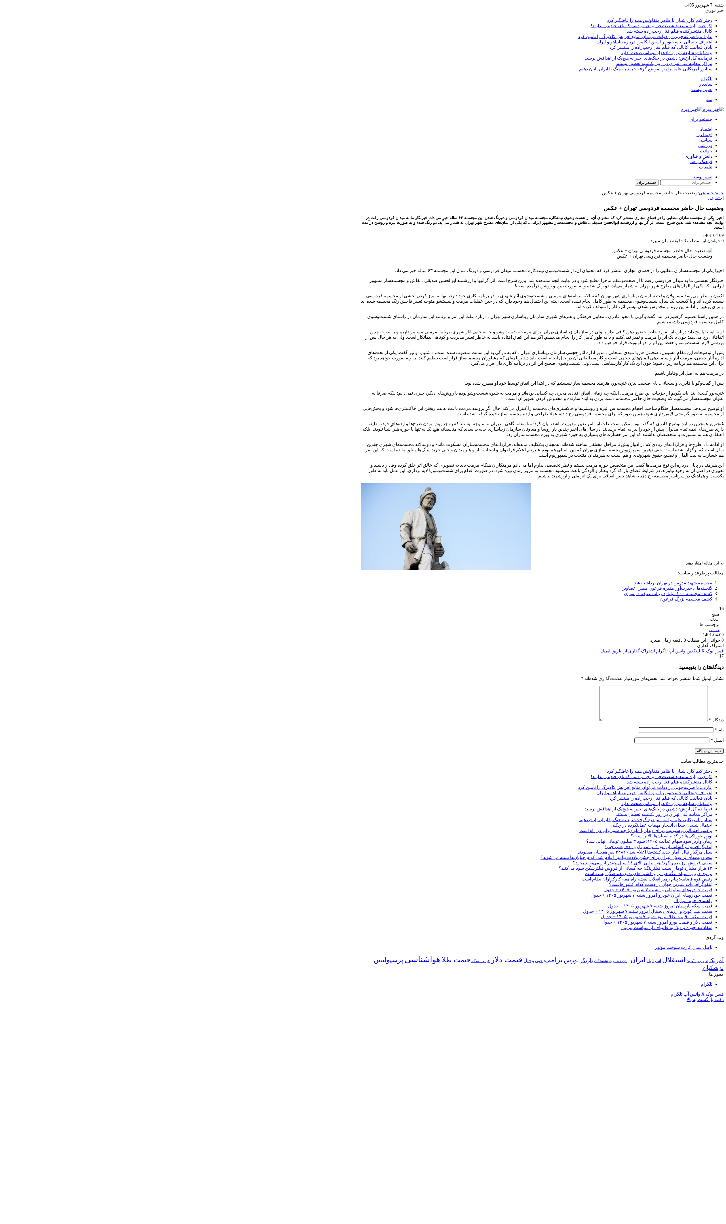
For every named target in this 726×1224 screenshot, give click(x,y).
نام (719, 729)
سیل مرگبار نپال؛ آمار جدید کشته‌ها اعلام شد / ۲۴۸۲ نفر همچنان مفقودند (645, 852)
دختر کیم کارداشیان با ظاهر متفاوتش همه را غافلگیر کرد (659, 20)
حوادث (706, 150)
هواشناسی (422, 959)
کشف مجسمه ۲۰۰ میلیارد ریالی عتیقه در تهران (668, 593)
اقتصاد (706, 129)
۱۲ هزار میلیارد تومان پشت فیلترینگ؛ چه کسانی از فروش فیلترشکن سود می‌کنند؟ (635, 868)
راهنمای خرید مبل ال (693, 900)
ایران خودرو (621, 961)
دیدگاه (716, 719)
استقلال (673, 960)
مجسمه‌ (714, 630)
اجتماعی (704, 134)
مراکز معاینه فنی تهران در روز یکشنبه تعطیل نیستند (664, 63)
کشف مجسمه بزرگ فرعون (686, 599)
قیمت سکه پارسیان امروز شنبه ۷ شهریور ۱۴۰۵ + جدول (660, 905)
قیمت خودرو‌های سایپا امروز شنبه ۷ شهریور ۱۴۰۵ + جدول (657, 889)
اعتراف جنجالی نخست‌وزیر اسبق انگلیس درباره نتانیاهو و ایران (654, 41)
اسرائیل (654, 960)
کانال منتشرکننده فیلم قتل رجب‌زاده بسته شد (669, 31)
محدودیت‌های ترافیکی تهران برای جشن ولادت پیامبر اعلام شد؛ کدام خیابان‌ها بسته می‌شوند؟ (626, 857)
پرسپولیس (388, 960)
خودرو (537, 960)
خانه (720, 192)
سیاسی (705, 140)
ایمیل (717, 740)
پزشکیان (713, 967)
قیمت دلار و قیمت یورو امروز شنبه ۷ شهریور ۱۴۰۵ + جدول (657, 922)
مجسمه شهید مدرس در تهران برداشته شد (673, 582)
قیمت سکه (480, 961)
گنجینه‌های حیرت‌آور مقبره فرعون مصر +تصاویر (667, 588)
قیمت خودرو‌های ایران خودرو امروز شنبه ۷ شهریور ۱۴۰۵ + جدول (651, 895)
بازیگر (586, 960)
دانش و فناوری (698, 156)
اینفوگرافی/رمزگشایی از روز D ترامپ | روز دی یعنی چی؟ (658, 846)
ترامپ (553, 960)
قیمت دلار (506, 959)
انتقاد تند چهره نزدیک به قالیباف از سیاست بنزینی (666, 927)
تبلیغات (705, 167)
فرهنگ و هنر (700, 161)
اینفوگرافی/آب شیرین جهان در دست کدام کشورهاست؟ (660, 884)
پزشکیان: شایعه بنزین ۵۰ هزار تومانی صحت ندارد (666, 52)
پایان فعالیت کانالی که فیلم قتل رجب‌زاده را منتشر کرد (660, 47)
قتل (527, 960)
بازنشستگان (603, 961)
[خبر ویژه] (702, 109)
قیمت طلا (456, 960)
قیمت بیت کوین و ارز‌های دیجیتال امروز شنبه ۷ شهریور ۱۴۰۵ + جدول (647, 911)
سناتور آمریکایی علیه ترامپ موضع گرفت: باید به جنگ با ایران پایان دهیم (645, 68)
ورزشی (705, 145)
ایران (637, 960)
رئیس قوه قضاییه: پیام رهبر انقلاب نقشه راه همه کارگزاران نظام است (647, 879)
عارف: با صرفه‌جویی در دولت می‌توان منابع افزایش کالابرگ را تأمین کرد (645, 36)
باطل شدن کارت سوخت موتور (683, 947)
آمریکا (716, 960)
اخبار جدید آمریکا (697, 961)
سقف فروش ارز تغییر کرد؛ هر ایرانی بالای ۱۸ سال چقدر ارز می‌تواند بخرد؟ (642, 862)
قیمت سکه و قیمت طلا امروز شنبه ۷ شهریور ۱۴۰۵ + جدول (656, 916)
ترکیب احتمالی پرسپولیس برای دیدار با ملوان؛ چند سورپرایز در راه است (645, 830)
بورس (571, 960)
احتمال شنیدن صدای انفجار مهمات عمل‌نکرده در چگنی (661, 825)
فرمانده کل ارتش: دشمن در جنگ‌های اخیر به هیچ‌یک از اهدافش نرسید (648, 58)
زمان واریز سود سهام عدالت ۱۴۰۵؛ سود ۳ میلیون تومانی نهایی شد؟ (649, 841)
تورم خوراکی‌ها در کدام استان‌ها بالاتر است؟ (671, 835)
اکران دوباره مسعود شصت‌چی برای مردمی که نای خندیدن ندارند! (651, 25)
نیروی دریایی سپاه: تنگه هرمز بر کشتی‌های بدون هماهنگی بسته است (648, 873)
